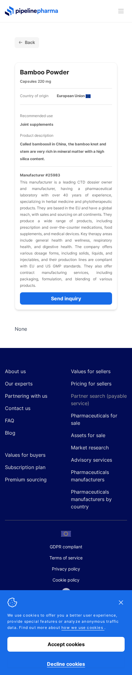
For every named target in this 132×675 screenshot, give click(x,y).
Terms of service (66, 557)
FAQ (9, 420)
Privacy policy (66, 568)
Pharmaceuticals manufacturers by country (91, 499)
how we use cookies (82, 627)
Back (30, 42)
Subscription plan (25, 467)
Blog (10, 433)
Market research (90, 447)
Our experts (19, 384)
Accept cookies (66, 644)
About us (15, 371)
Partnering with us (26, 396)
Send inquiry (66, 298)
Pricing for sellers (91, 384)
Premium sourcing (26, 479)
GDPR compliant (66, 546)
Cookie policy (66, 579)
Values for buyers (25, 455)
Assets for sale (88, 435)
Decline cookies (66, 664)
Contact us (17, 408)
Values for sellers (91, 371)
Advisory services (91, 460)
